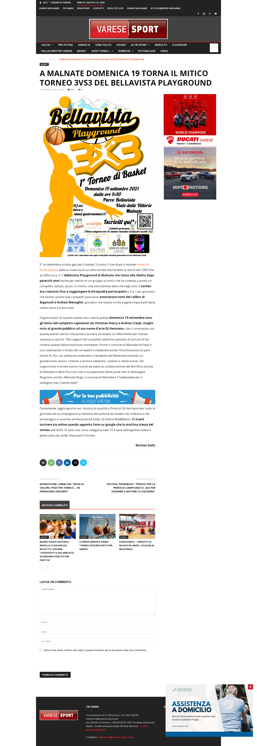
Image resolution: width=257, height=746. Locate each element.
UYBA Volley (103, 44)
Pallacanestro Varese (56, 51)
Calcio (45, 44)
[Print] (43, 462)
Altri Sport (139, 44)
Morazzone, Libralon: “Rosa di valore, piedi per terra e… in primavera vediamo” (62, 487)
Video (164, 51)
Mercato (161, 44)
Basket (82, 51)
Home (43, 59)
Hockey (121, 44)
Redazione (83, 8)
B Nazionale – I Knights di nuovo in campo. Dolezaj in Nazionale (136, 545)
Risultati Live (115, 8)
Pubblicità (100, 729)
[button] (214, 48)
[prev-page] (42, 567)
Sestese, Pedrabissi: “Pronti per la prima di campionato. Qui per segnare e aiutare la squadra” (131, 487)
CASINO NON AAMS (49, 8)
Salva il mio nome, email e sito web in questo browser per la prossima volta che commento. (95, 650)
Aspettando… (100, 51)
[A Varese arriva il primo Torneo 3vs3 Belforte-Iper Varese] (97, 526)
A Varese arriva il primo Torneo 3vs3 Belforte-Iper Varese (95, 545)
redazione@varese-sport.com (115, 737)
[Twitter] (209, 13)
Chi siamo (68, 8)
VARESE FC (84, 44)
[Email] (75, 462)
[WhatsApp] (51, 462)
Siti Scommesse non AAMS (165, 8)
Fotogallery (147, 51)
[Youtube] (215, 13)
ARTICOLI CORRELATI (54, 505)
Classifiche (179, 44)
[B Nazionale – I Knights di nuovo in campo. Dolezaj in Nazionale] (137, 526)
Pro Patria (65, 44)
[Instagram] (204, 13)
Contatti (98, 8)
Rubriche (124, 51)
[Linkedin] (67, 462)
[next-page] (47, 567)
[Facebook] (198, 13)
